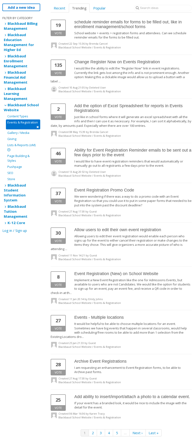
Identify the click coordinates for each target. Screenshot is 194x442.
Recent (59, 8)
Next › (137, 432)
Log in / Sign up (14, 230)
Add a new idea (21, 7)
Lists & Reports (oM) (21, 145)
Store (11, 179)
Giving (11, 139)
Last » (154, 432)
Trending (79, 8)
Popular (99, 8)
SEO (10, 173)
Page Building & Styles (18, 158)
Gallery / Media (18, 133)
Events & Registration (23, 124)
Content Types (17, 116)
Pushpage (14, 167)
